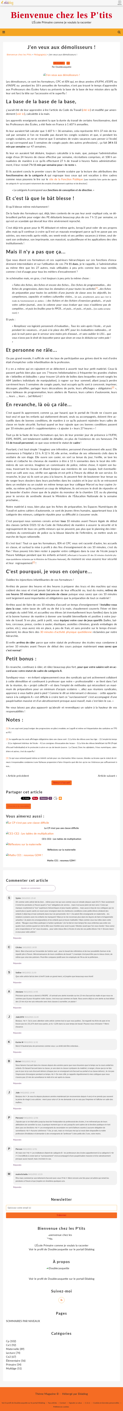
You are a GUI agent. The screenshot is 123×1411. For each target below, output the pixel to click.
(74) (13, 1353)
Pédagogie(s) (40, 54)
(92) (11, 1345)
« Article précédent (17, 776)
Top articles (52, 1403)
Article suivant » (107, 776)
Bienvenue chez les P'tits (61, 15)
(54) (13, 1364)
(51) (14, 1368)
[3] (33, 563)
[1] (97, 288)
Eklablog (83, 1394)
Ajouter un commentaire (30, 888)
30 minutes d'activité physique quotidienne (66, 632)
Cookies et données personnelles (106, 1403)
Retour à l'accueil (61, 783)
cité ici (86, 110)
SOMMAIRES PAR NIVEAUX (23, 1321)
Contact (63, 1403)
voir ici (20, 114)
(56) (16, 1361)
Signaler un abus (75, 1403)
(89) (15, 1349)
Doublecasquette (58, 1249)
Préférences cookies (61, 1407)
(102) (11, 1341)
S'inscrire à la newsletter (18, 806)
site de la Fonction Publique (66, 179)
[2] (113, 388)
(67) (11, 1357)
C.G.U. (87, 1403)
